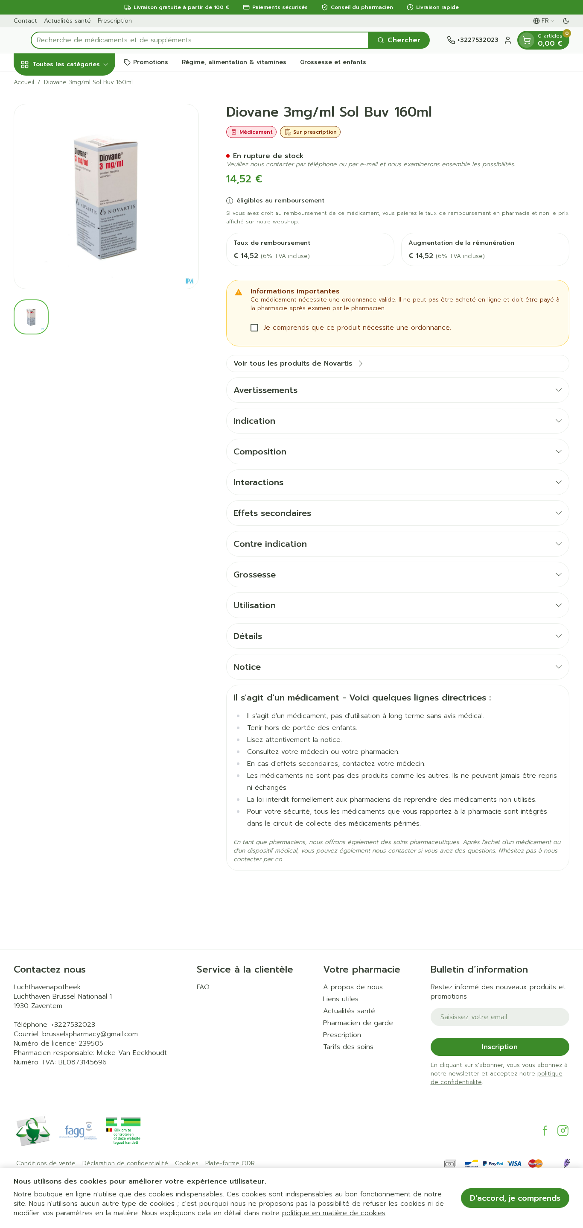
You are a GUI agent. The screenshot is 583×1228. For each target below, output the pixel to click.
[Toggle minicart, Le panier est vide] (526, 40)
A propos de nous (353, 987)
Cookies (186, 1163)
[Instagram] (563, 1130)
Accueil (24, 82)
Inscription (500, 1047)
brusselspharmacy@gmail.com (90, 1034)
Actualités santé (67, 20)
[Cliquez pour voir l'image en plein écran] (106, 196)
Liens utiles (341, 999)
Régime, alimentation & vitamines (234, 62)
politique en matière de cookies (333, 1213)
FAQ (203, 987)
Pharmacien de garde (358, 1023)
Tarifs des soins (348, 1047)
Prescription (115, 20)
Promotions (150, 62)
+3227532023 (73, 1025)
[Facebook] (545, 1130)
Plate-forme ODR (230, 1163)
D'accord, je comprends (515, 1198)
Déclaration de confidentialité (125, 1163)
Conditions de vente (46, 1163)
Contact (25, 20)
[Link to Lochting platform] (567, 1163)
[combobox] (200, 40)
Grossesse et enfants (333, 62)
